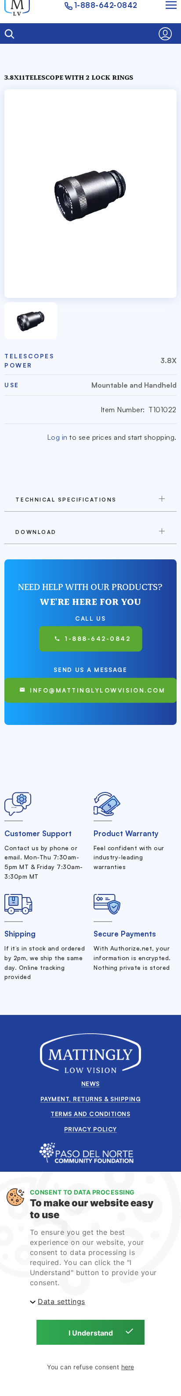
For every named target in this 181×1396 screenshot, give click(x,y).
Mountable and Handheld (133, 385)
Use (11, 385)
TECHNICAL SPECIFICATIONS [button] (65, 499)
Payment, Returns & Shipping (90, 1099)
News (90, 1083)
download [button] (35, 532)
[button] (168, 33)
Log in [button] (57, 437)
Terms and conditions (90, 1113)
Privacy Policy (90, 1129)
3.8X (168, 360)
